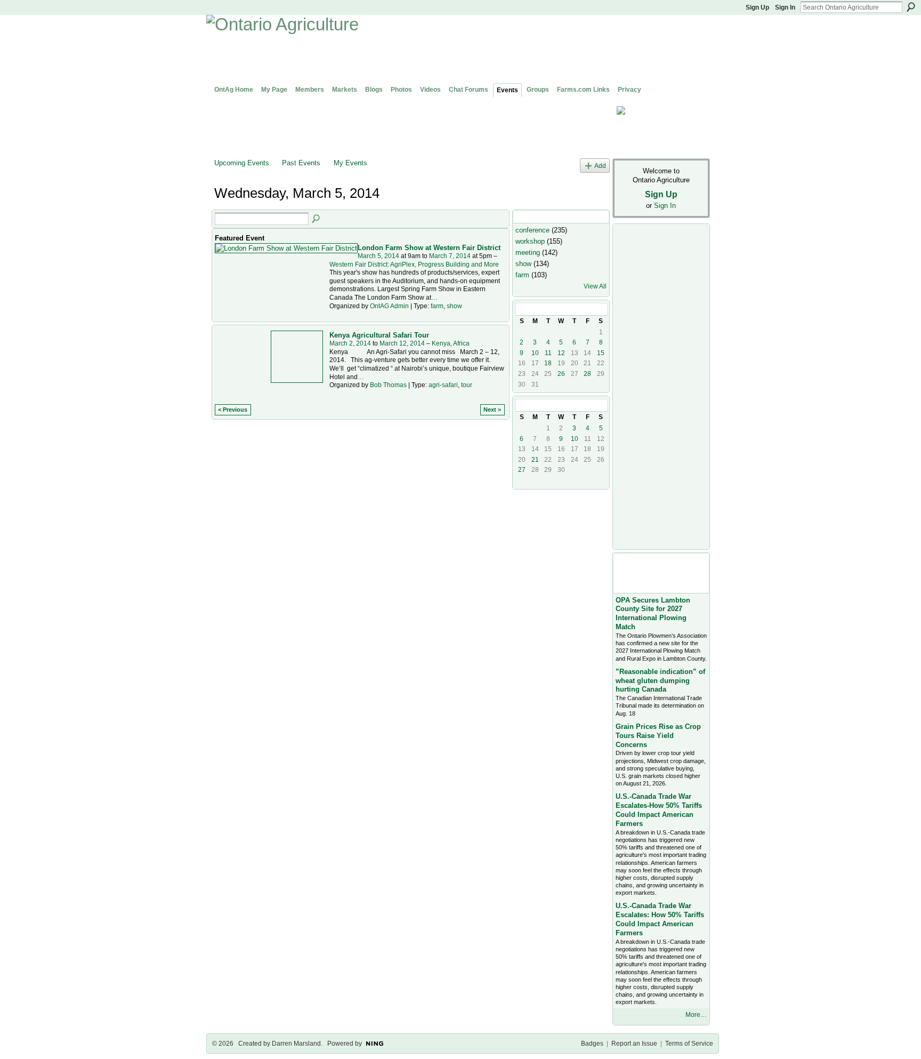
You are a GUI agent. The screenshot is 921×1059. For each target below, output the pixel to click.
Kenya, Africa (451, 343)
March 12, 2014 (402, 343)
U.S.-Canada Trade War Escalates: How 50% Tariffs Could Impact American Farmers (660, 919)
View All (595, 286)
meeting (527, 252)
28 (587, 374)
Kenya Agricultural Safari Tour (379, 335)
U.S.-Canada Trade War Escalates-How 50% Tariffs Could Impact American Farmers (659, 810)
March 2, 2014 (350, 343)
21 (535, 459)
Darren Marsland (296, 1043)
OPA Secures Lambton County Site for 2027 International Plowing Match (653, 613)
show (454, 306)
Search (911, 7)
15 (600, 353)
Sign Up (757, 7)
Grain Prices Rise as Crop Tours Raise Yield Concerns (658, 736)
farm (437, 306)
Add (600, 165)
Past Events (301, 163)
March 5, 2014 (378, 256)
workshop (530, 241)
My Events (350, 163)
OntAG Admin (389, 306)
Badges (592, 1043)
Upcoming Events (241, 163)
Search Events (316, 219)
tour (466, 385)
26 (561, 374)
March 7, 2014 (450, 256)
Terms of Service (689, 1043)
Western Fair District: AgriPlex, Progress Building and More (414, 264)
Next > (492, 409)
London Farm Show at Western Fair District (429, 248)
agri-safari (443, 385)
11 (548, 353)
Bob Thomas (388, 385)
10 (535, 353)
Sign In (785, 7)
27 (522, 470)
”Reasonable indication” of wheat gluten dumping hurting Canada (660, 681)
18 (548, 363)
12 (561, 353)
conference (532, 230)
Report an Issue (634, 1043)
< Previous (232, 409)
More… (696, 1014)
